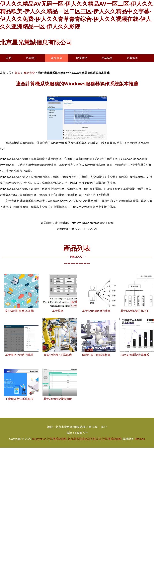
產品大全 (56, 58)
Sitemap (140, 438)
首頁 (9, 58)
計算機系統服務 (57, 438)
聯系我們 (81, 58)
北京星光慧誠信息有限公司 (36, 42)
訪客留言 (132, 58)
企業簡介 (31, 58)
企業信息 (107, 58)
